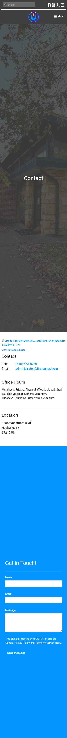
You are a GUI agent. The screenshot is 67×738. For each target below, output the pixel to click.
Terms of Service (45, 642)
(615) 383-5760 (26, 364)
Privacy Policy (22, 642)
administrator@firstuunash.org (36, 368)
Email (8, 593)
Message (10, 610)
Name (8, 577)
